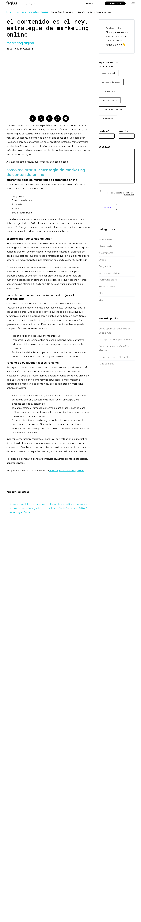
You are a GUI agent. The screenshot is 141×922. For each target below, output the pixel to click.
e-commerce (106, 253)
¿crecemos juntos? (115, 3)
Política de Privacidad (129, 194)
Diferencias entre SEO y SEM (115, 357)
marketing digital (38, 12)
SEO (101, 299)
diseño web (105, 246)
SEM (101, 293)
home (8, 12)
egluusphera (20, 12)
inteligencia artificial (109, 273)
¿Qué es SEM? (106, 363)
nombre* (104, 131)
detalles (105, 146)
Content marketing (18, 491)
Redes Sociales (107, 286)
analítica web (106, 239)
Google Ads (105, 266)
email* (123, 131)
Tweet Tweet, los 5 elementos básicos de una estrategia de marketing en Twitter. (27, 508)
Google (102, 259)
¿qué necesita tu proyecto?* (110, 64)
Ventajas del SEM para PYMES (115, 339)
